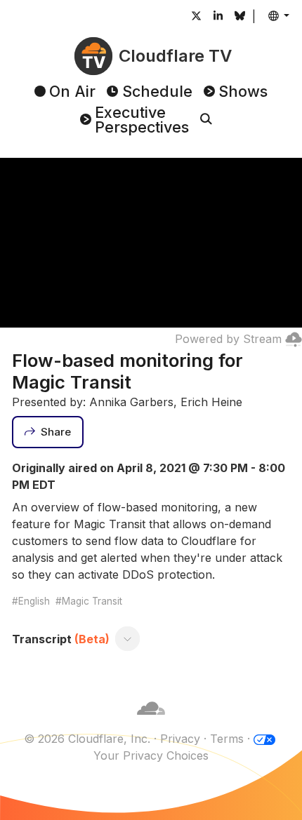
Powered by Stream (228, 339)
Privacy (180, 739)
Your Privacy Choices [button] (151, 755)
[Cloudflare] (151, 722)
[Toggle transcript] (127, 639)
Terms (227, 739)
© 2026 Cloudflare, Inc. (87, 739)
